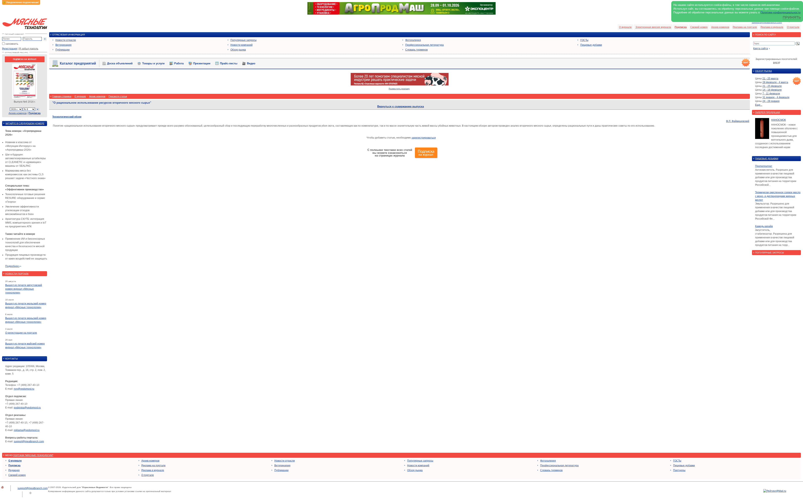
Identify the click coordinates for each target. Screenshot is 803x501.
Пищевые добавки (591, 44)
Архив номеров (720, 27)
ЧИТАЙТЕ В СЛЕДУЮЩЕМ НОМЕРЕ (24, 123)
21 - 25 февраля (772, 86)
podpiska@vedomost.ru (27, 407)
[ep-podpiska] (400, 84)
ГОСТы (584, 40)
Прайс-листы (228, 63)
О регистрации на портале (21, 332)
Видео (251, 63)
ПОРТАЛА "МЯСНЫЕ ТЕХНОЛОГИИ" (33, 455)
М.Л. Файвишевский (737, 121)
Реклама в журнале (772, 27)
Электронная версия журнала (653, 27)
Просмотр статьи (118, 96)
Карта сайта (760, 48)
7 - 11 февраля (771, 93)
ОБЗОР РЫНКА (763, 71)
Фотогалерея (413, 40)
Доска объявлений (120, 63)
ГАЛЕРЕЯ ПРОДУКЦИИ (767, 112)
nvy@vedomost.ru (24, 388)
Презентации (201, 63)
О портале (793, 27)
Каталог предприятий (78, 63)
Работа (179, 63)
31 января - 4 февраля (775, 97)
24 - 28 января (771, 101)
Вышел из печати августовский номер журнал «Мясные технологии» (23, 289)
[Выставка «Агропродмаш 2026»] (401, 13)
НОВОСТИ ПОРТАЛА (16, 273)
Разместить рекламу (399, 89)
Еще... (758, 104)
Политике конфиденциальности (780, 12)
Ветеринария (63, 44)
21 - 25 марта (770, 78)
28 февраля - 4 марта (775, 82)
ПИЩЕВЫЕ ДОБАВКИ (766, 158)
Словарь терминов (416, 49)
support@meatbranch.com (767, 22)
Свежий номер (699, 27)
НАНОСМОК (778, 119)
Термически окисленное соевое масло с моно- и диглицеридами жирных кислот (777, 196)
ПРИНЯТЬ (792, 17)
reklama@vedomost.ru (27, 430)
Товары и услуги (153, 63)
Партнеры (679, 470)
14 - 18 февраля (772, 89)
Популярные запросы (243, 40)
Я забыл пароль (28, 48)
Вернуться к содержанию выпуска (400, 106)
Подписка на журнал (24, 59)
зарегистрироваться (424, 137)
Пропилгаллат (763, 166)
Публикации (62, 49)
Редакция (14, 470)
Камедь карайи (764, 226)
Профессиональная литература (424, 44)
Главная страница (61, 96)
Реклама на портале (745, 27)
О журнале (625, 27)
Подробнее (12, 266)
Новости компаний (241, 44)
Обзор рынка (238, 49)
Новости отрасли (65, 40)
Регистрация (9, 48)
